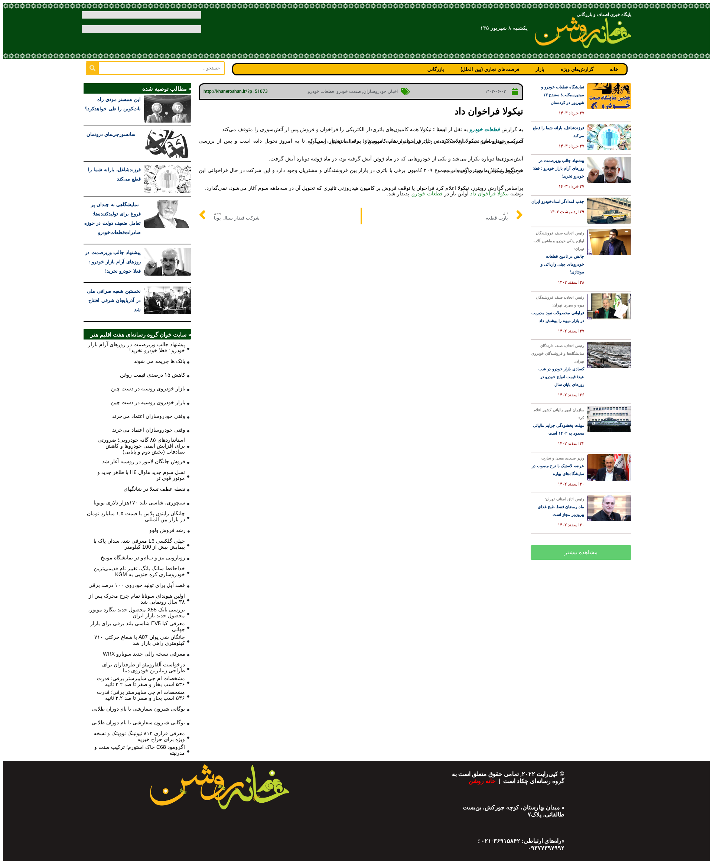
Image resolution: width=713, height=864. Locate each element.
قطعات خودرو (321, 91)
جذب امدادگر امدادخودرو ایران (557, 201)
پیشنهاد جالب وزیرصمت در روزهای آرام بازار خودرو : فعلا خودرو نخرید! (558, 168)
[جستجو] (93, 68)
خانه (614, 69)
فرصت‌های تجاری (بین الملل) (489, 69)
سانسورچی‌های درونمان (114, 134)
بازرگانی (435, 69)
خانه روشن (483, 781)
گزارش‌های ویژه (577, 69)
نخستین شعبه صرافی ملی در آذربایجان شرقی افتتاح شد (114, 300)
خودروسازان (374, 91)
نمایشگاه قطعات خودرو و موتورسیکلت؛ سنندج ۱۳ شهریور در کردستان (562, 95)
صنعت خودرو (348, 91)
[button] (581, 552)
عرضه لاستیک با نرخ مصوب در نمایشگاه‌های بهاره (558, 466)
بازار (539, 69)
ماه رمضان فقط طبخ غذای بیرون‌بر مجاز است (561, 507)
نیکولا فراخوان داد (489, 193)
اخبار (393, 91)
